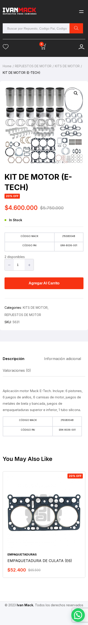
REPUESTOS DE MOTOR (33, 66)
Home (7, 66)
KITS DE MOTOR (67, 66)
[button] (76, 93)
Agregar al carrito (44, 283)
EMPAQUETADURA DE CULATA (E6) (39, 560)
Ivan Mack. (25, 605)
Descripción (13, 358)
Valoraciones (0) (17, 370)
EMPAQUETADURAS (22, 554)
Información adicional (62, 358)
